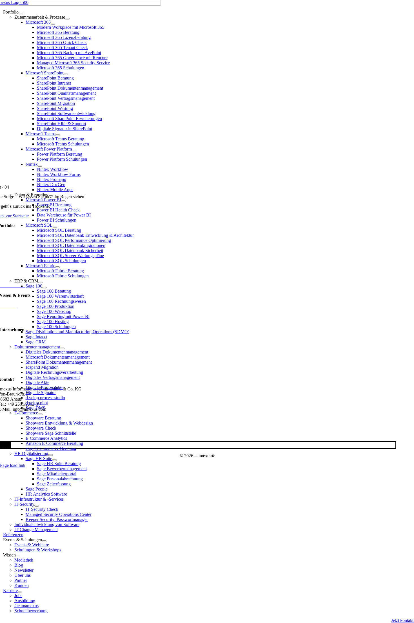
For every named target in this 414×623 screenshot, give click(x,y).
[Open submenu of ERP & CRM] (40, 282)
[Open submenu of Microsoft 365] (53, 24)
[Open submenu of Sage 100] (44, 287)
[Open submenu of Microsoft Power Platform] (74, 150)
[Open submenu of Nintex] (40, 166)
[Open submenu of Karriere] (20, 592)
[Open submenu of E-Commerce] (40, 414)
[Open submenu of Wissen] (18, 556)
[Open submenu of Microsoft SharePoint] (65, 74)
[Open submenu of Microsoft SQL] (55, 226)
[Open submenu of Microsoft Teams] (57, 135)
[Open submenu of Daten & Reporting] (50, 196)
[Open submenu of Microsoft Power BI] (63, 201)
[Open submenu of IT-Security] (36, 506)
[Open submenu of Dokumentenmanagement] (62, 348)
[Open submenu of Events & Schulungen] (44, 541)
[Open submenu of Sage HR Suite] (54, 460)
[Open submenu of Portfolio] (21, 13)
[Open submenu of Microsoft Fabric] (57, 267)
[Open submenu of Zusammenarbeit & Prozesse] (67, 18)
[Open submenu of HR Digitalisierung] (50, 455)
